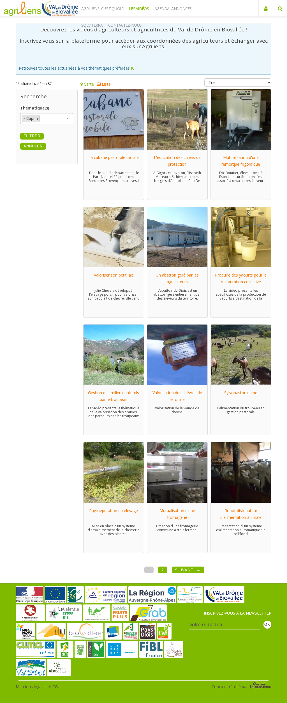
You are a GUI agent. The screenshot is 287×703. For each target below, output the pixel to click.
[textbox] (42, 117)
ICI (133, 68)
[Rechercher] (280, 8)
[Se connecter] (265, 8)
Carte (88, 84)
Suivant (184, 569)
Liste (106, 84)
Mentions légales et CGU (38, 686)
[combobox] (46, 118)
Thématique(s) (34, 108)
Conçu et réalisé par (230, 686)
